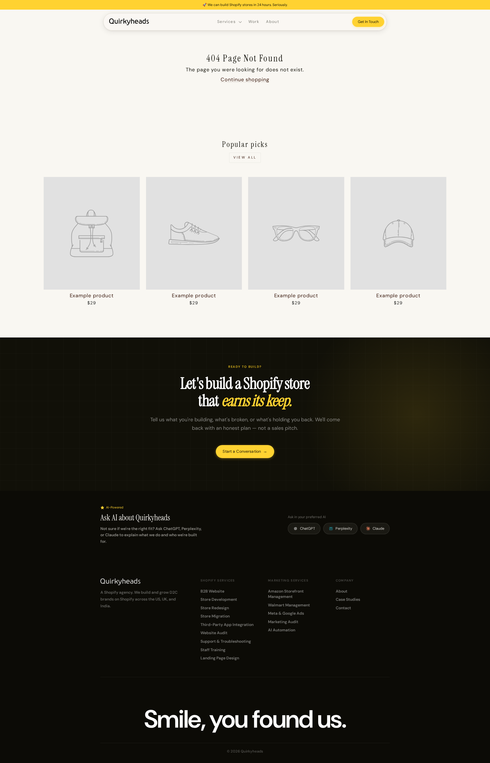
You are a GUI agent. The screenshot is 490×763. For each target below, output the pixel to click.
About (272, 21)
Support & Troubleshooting (225, 641)
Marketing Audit (283, 621)
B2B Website (212, 591)
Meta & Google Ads (286, 613)
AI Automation (281, 629)
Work (253, 21)
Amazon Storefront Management (286, 594)
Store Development (218, 599)
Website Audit (213, 632)
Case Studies (348, 599)
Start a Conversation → (245, 451)
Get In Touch (368, 21)
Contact (343, 607)
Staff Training (212, 649)
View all (245, 157)
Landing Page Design (219, 658)
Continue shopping (245, 79)
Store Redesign (214, 607)
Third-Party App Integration (227, 624)
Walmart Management (289, 605)
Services (227, 21)
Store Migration (215, 616)
